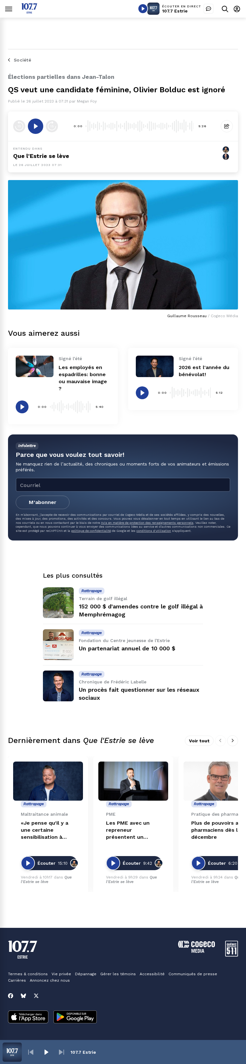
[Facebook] (10, 995)
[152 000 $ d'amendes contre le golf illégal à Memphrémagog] (58, 602)
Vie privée (61, 974)
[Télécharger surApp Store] (28, 1017)
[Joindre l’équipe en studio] (208, 8)
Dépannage (85, 974)
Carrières (17, 980)
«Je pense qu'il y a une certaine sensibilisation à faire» (44, 830)
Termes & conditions (28, 974)
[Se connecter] (237, 9)
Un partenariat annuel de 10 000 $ (127, 648)
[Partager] (227, 126)
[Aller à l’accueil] (29, 12)
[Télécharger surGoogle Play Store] (75, 1017)
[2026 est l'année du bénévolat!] (155, 366)
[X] (36, 995)
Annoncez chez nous (50, 980)
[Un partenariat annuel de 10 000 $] (58, 644)
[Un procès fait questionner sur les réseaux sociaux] (58, 686)
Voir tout (199, 740)
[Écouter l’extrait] (35, 126)
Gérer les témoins (118, 974)
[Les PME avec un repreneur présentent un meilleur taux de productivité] (133, 781)
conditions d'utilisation (153, 530)
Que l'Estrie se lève (41, 156)
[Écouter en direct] (143, 9)
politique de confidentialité (91, 530)
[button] (30, 1052)
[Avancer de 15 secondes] (52, 126)
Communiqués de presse (192, 974)
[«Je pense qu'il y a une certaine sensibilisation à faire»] (48, 781)
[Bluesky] (23, 995)
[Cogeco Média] (196, 951)
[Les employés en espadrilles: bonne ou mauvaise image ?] (34, 366)
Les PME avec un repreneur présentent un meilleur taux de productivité (128, 830)
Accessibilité (152, 974)
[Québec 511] (231, 955)
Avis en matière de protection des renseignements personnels (147, 522)
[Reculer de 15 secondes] (19, 126)
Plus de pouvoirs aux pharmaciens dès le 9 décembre (218, 830)
